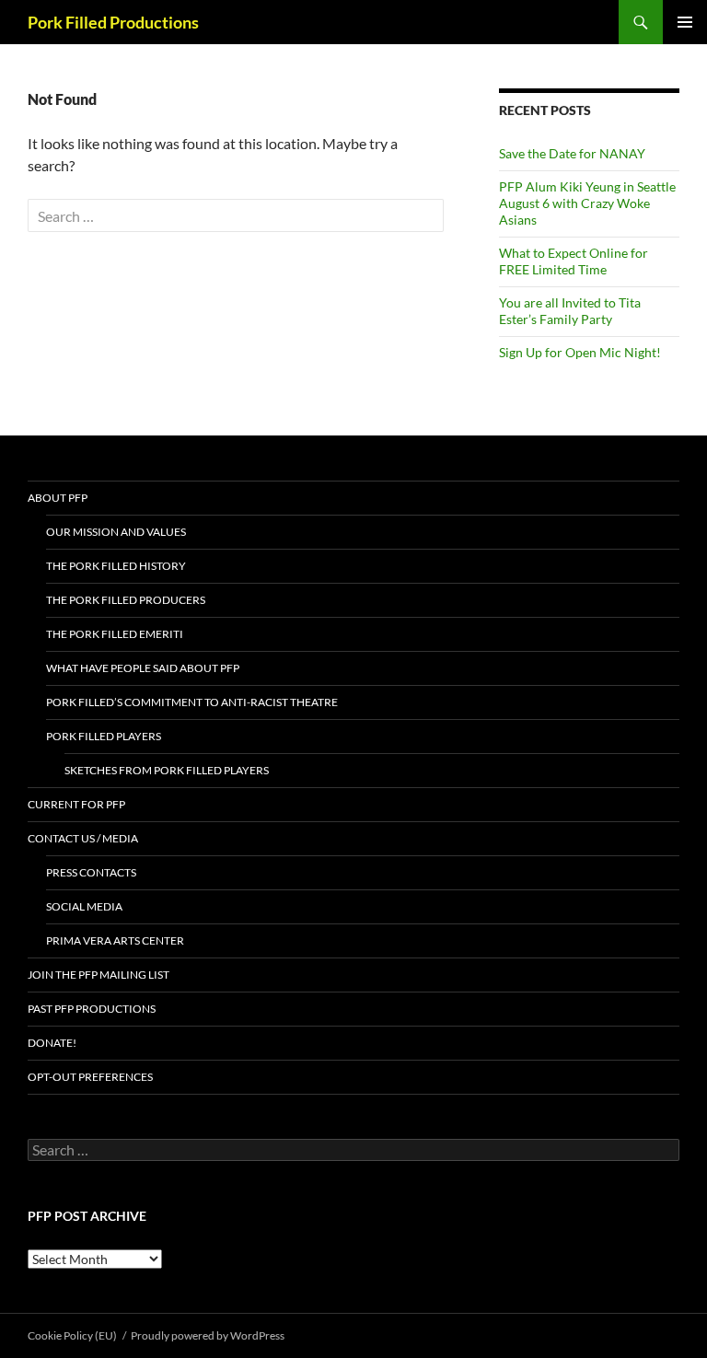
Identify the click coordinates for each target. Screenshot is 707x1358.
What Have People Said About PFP (142, 668)
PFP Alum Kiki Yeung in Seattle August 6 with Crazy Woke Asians (587, 203)
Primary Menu (685, 22)
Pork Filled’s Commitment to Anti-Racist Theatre (192, 702)
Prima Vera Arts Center (115, 940)
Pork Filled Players (103, 736)
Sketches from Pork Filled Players (166, 770)
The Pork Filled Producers (125, 600)
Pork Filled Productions (113, 22)
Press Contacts (91, 872)
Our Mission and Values (116, 532)
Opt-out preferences (90, 1077)
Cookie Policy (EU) (72, 1335)
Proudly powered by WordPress (207, 1335)
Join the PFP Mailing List (98, 974)
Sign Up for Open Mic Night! (580, 352)
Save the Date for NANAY (572, 153)
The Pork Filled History (116, 566)
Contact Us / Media (83, 838)
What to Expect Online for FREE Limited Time (573, 261)
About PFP (57, 498)
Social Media (84, 906)
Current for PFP (76, 804)
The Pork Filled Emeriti (114, 634)
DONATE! (52, 1043)
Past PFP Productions (92, 1009)
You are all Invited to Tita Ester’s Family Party (570, 311)
